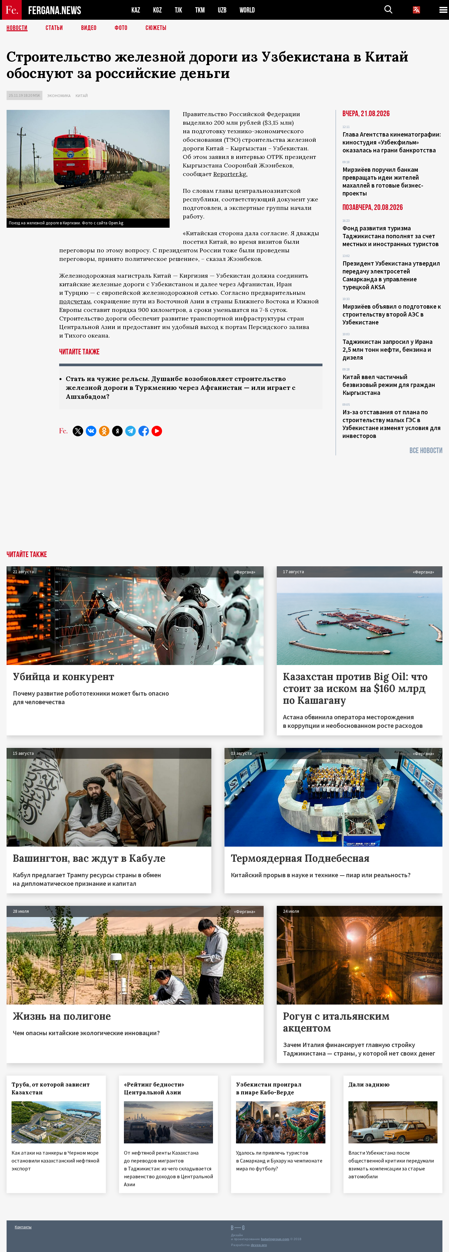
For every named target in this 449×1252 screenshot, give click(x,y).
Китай (82, 95)
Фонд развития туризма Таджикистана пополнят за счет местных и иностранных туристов (391, 236)
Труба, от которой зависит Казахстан (51, 1088)
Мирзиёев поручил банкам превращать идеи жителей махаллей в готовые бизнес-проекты (383, 181)
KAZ (135, 10)
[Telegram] (130, 431)
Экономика (59, 95)
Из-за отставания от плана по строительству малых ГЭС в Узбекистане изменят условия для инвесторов (392, 424)
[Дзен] (117, 431)
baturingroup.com (275, 1239)
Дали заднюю (369, 1084)
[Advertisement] (224, 501)
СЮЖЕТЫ (156, 28)
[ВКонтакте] (91, 431)
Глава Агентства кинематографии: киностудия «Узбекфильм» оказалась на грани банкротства (392, 142)
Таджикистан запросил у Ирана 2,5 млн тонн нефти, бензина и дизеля (388, 349)
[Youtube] (157, 431)
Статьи (54, 28)
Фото (121, 28)
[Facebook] (143, 431)
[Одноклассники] (104, 431)
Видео (89, 28)
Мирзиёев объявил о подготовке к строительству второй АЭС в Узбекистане (392, 314)
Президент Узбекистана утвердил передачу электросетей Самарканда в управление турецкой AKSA (391, 275)
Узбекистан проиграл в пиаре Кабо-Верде (268, 1088)
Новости (17, 28)
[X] (78, 431)
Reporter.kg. (230, 174)
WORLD (247, 10)
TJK (178, 10)
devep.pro (259, 1245)
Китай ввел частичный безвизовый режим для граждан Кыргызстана (389, 384)
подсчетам (75, 301)
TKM (200, 10)
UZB (222, 10)
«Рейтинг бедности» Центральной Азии (154, 1088)
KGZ (157, 10)
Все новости (426, 450)
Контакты (23, 1226)
